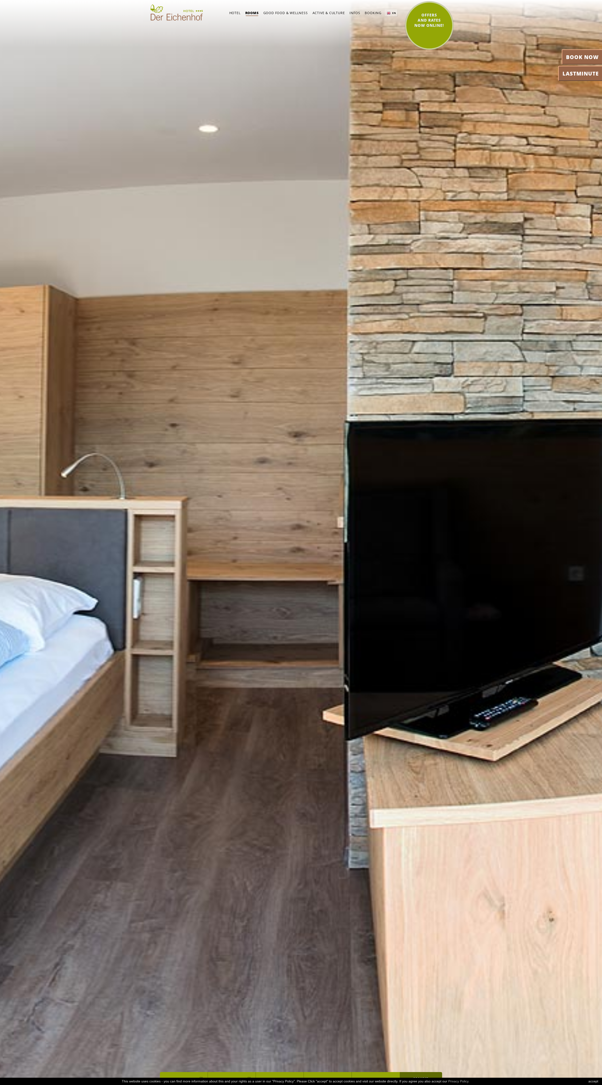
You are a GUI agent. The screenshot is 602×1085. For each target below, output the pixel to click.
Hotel (235, 13)
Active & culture (329, 13)
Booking (373, 13)
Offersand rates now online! (429, 20)
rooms (252, 13)
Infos (354, 13)
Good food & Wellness (285, 13)
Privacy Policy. (458, 1081)
